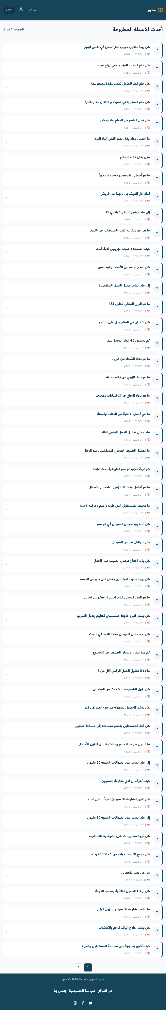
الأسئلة (33, 10)
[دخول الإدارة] (21, 10)
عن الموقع (105, 990)
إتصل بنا (60, 990)
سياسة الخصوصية (82, 990)
